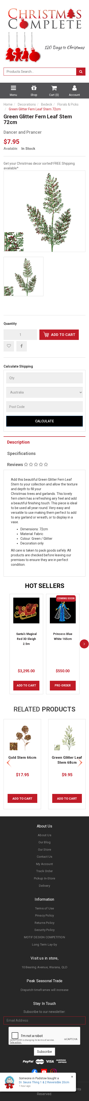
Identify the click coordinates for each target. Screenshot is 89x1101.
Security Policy (44, 930)
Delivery (44, 885)
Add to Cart (62, 335)
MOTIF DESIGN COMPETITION (44, 937)
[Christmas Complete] (44, 17)
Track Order (44, 871)
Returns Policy (45, 923)
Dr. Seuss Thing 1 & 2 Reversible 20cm (44, 1082)
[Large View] (23, 276)
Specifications (21, 453)
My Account (44, 864)
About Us (44, 835)
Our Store (44, 849)
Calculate (44, 421)
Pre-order (63, 685)
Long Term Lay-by (44, 944)
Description (18, 442)
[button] (9, 346)
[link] (34, 1071)
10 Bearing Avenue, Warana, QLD (45, 967)
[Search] (80, 72)
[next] (84, 644)
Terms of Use (44, 908)
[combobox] (40, 72)
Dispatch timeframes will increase (45, 990)
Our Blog (44, 842)
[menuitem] (21, 346)
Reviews (15, 464)
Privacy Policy (44, 915)
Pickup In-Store (44, 878)
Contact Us (44, 856)
